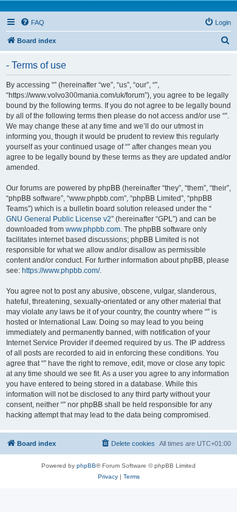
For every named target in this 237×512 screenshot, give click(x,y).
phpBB (86, 465)
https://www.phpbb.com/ (61, 270)
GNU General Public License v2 (58, 219)
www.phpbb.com (93, 229)
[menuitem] (32, 22)
